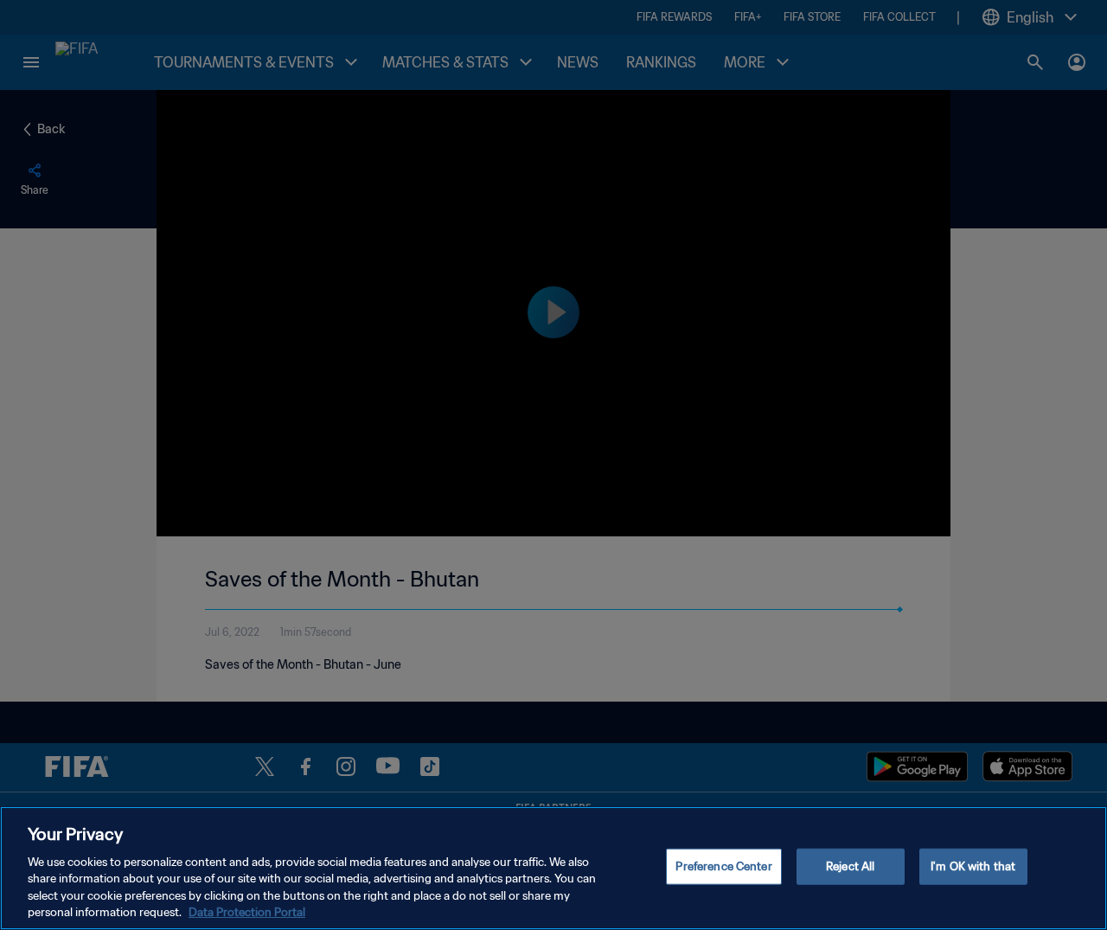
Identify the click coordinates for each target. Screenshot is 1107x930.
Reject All (850, 866)
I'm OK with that (973, 866)
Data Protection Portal (247, 912)
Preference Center (723, 866)
